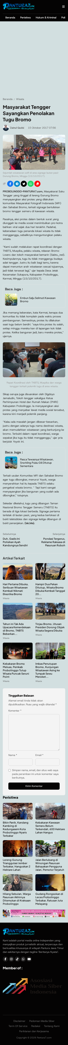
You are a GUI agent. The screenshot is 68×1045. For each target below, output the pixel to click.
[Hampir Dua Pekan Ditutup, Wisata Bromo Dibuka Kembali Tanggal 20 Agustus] (50, 579)
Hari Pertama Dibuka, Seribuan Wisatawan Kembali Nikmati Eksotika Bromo (15, 589)
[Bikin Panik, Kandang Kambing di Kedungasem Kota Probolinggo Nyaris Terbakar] (18, 818)
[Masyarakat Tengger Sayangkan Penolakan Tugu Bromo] (34, 169)
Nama (12, 755)
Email (39, 755)
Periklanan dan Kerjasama (34, 1031)
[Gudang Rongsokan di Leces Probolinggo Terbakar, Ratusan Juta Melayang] (50, 890)
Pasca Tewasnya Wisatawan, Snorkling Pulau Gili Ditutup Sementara (37, 462)
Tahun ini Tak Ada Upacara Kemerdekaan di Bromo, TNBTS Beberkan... (17, 628)
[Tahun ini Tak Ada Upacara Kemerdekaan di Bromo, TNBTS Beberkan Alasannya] (18, 618)
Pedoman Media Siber (42, 1021)
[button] (37, 184)
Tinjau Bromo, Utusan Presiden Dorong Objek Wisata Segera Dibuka (50, 627)
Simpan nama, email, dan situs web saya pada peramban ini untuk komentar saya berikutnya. (35, 774)
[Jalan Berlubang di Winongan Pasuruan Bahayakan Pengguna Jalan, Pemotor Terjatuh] (50, 856)
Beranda (10, 17)
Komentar (14, 710)
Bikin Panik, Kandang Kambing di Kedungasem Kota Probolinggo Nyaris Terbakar (15, 829)
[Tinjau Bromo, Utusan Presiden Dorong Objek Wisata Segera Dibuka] (50, 618)
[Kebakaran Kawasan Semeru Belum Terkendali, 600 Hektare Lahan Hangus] (50, 818)
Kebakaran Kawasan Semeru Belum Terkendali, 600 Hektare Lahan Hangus (50, 827)
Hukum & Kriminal (46, 17)
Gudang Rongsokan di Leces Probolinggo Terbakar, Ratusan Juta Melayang (49, 898)
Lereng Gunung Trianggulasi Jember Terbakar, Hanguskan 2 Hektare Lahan (16, 864)
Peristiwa (25, 17)
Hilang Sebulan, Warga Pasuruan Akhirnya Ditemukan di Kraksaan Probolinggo (17, 898)
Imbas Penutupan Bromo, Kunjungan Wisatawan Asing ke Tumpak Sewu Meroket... (47, 670)
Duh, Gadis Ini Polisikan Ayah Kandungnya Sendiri (15, 542)
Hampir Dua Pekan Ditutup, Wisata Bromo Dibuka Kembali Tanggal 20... (50, 589)
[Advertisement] (34, 59)
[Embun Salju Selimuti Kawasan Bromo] (11, 305)
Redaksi (35, 1026)
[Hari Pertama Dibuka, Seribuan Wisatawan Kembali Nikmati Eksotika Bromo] (18, 579)
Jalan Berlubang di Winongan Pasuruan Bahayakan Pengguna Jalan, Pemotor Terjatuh (49, 864)
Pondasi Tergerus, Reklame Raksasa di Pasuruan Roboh (53, 542)
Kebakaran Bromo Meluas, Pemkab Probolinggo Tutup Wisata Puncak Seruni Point (16, 670)
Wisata (6, 598)
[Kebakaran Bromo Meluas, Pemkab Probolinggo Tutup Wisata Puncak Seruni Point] (18, 658)
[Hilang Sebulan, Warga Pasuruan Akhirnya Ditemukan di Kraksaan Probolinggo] (18, 890)
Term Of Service (18, 1026)
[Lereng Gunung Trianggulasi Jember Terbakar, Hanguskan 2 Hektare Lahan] (18, 856)
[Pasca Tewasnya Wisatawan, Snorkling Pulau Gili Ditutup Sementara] (11, 468)
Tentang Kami (51, 1026)
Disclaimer (19, 1021)
